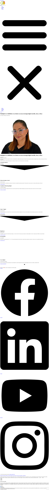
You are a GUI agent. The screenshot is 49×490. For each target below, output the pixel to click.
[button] (24, 58)
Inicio (2, 6)
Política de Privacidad (2, 475)
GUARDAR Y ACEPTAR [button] (3, 489)
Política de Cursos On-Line (13, 475)
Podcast (2, 110)
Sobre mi (3, 7)
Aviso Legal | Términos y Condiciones (21, 475)
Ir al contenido (2, 0)
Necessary (2, 486)
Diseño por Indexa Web (12, 474)
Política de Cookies (8, 475)
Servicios (3, 109)
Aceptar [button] (43, 477)
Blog (2, 8)
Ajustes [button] (40, 477)
